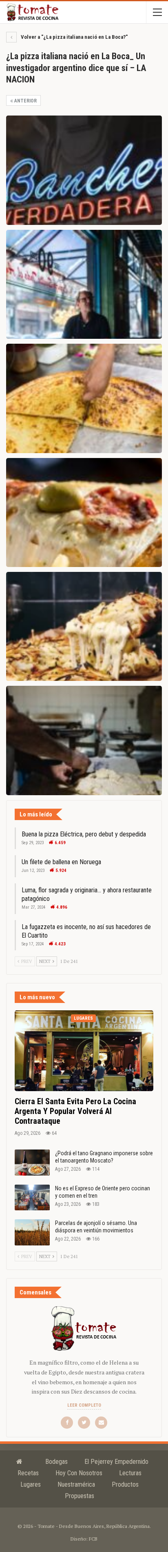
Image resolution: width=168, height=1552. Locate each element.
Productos (125, 1484)
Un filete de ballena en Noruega (61, 862)
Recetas (28, 1473)
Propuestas (79, 1496)
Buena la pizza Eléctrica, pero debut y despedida (84, 834)
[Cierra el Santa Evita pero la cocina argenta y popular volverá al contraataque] (84, 1050)
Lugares (83, 1018)
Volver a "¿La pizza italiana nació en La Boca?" (74, 37)
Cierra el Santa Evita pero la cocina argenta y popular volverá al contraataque (75, 1111)
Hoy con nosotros (78, 1473)
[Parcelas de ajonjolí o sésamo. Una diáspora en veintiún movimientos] (32, 1232)
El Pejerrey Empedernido (116, 1461)
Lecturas (130, 1473)
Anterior (25, 101)
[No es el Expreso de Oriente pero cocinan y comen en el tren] (32, 1198)
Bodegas (56, 1461)
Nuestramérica (76, 1484)
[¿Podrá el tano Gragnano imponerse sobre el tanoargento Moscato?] (32, 1163)
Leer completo (84, 1405)
